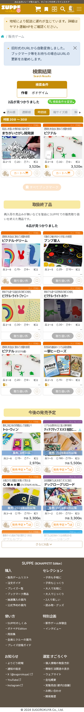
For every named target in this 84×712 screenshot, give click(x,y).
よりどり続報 (15, 663)
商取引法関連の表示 (57, 668)
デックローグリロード (59, 484)
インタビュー (53, 628)
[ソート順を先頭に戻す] (4, 112)
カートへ (19, 173)
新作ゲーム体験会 (56, 623)
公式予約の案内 (17, 605)
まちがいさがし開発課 (18, 133)
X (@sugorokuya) (19, 674)
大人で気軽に (53, 588)
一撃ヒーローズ (55, 351)
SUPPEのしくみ (17, 623)
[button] (62, 101)
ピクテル (50, 133)
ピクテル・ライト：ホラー (56, 296)
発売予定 (17, 469)
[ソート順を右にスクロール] (80, 112)
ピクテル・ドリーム (15, 241)
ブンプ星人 (52, 241)
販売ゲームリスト (18, 577)
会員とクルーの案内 (19, 639)
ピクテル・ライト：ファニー (15, 296)
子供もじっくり (54, 583)
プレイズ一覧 (15, 588)
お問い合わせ (53, 690)
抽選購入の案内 (17, 599)
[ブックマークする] (37, 173)
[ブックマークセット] (46, 9)
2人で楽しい (52, 599)
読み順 (11, 112)
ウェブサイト (53, 674)
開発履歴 (50, 696)
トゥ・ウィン (10, 429)
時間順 (42, 112)
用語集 (11, 634)
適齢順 (26, 112)
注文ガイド (14, 583)
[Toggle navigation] (79, 9)
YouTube (13, 679)
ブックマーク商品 (18, 594)
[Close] (75, 48)
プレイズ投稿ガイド (19, 645)
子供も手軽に (53, 577)
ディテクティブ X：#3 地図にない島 (62, 429)
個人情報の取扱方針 (57, 663)
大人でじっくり (54, 594)
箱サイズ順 (60, 112)
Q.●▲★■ (11, 484)
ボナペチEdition (17, 628)
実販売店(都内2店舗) (58, 685)
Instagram (14, 685)
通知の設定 (14, 668)
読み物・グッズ (54, 605)
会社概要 (50, 679)
